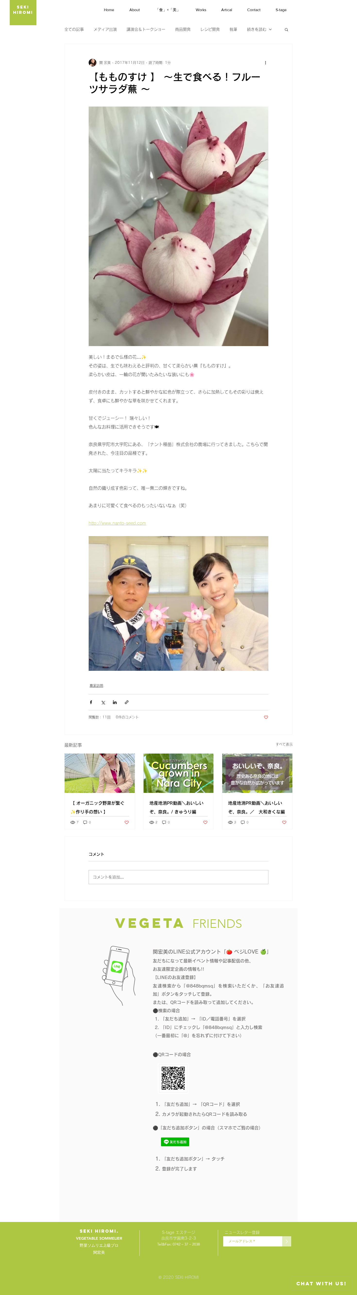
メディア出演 (105, 29)
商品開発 (183, 29)
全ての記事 (74, 29)
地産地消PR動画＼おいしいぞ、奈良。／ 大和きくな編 (256, 807)
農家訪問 (96, 685)
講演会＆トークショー (146, 29)
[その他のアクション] (265, 63)
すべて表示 (284, 744)
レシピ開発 (210, 29)
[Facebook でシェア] (91, 702)
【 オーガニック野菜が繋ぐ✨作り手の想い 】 (97, 807)
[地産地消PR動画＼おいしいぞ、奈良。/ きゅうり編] (179, 773)
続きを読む (256, 29)
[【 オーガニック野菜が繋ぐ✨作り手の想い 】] (100, 773)
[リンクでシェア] (126, 702)
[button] (286, 29)
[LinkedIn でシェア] (114, 702)
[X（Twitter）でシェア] (103, 702)
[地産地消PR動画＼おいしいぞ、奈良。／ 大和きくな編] (257, 773)
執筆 (233, 29)
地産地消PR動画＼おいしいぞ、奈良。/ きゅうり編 (176, 807)
